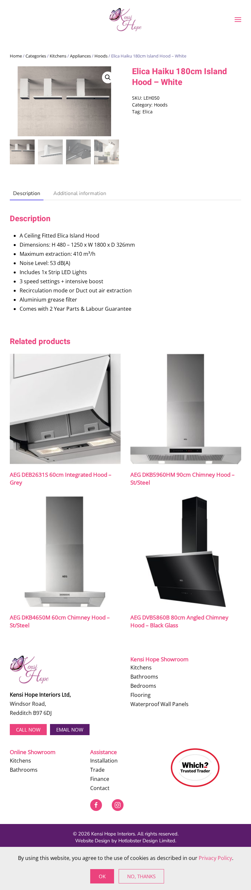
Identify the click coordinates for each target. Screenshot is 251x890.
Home (16, 56)
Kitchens (58, 56)
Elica (147, 111)
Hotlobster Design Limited (146, 840)
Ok (102, 876)
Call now (28, 729)
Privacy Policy (215, 858)
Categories (35, 56)
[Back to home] (125, 20)
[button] (238, 20)
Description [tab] (26, 193)
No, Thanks (141, 876)
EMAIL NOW (69, 729)
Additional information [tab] (79, 193)
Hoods (101, 56)
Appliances (80, 56)
